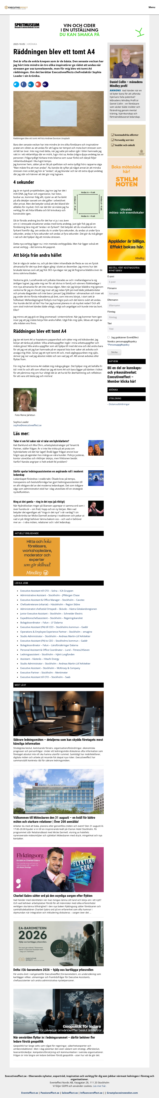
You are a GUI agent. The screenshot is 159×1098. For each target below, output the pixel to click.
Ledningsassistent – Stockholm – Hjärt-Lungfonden (47, 654)
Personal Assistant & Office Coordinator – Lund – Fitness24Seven (55, 649)
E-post (110, 276)
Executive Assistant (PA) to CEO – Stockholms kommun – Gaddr (54, 640)
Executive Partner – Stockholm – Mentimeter (44, 672)
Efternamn (112, 300)
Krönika (32, 44)
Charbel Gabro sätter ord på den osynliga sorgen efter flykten (52, 896)
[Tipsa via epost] (39, 84)
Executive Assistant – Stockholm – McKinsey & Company (50, 668)
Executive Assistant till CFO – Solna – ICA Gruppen (46, 590)
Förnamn (112, 288)
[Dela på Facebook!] (24, 84)
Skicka (114, 352)
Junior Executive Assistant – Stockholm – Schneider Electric (51, 613)
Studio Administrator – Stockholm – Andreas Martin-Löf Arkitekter (55, 636)
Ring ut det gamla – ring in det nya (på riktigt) (39, 501)
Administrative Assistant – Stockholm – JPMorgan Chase (50, 595)
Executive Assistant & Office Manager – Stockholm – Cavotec (52, 599)
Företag (111, 311)
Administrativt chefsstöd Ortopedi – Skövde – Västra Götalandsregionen (58, 608)
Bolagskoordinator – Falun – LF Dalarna (41, 622)
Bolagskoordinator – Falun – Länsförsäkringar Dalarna (49, 645)
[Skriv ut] (45, 84)
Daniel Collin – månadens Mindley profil (126, 84)
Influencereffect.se (91, 1092)
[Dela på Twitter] (17, 84)
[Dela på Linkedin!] (31, 84)
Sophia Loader (21, 421)
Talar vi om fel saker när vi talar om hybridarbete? (41, 441)
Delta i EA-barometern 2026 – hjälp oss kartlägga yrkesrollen (53, 970)
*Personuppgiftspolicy (118, 344)
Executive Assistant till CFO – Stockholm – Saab (45, 677)
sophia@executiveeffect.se (27, 425)
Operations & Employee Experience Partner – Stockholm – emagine (56, 631)
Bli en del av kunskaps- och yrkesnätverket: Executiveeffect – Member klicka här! (124, 375)
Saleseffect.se (70, 1092)
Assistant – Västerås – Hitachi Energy (39, 658)
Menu (152, 7)
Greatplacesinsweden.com (122, 1092)
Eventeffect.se (29, 1092)
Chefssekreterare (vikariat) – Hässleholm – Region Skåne (50, 604)
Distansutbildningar (119, 404)
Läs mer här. (99, 1085)
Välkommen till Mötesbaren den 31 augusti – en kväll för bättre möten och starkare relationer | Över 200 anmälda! (54, 820)
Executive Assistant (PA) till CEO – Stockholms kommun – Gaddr (54, 627)
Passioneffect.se (50, 1092)
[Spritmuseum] (79, 37)
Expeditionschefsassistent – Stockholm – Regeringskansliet (51, 618)
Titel (109, 323)
